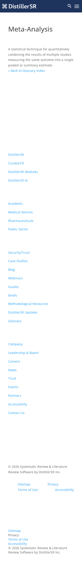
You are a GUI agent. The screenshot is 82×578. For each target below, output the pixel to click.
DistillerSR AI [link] (18, 180)
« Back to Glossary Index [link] (26, 70)
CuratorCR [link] (16, 163)
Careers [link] (14, 361)
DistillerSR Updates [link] (23, 312)
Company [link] (15, 344)
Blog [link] (11, 269)
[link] (19, 6)
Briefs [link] (12, 295)
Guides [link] (13, 287)
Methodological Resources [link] (28, 304)
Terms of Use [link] (28, 490)
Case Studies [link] (18, 261)
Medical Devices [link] (20, 212)
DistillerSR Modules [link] (23, 172)
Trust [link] (12, 378)
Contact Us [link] (16, 413)
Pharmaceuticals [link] (20, 221)
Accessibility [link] (17, 404)
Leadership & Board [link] (23, 353)
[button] (76, 6)
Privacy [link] (53, 484)
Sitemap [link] (24, 484)
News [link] (12, 370)
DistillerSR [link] (16, 154)
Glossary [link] (14, 321)
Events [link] (13, 387)
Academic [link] (15, 203)
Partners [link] (14, 395)
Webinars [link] (15, 278)
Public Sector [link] (18, 229)
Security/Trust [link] (19, 252)
